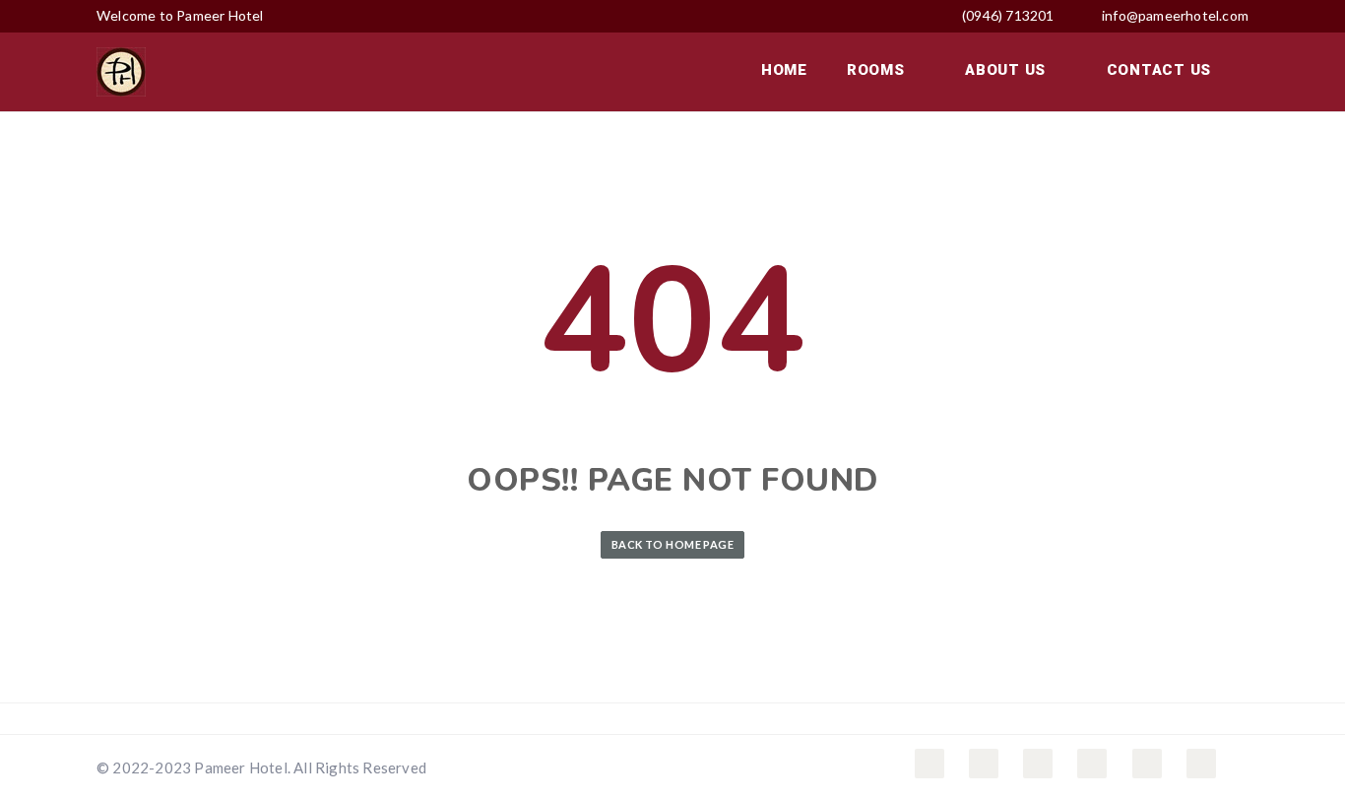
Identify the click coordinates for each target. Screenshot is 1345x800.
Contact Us (1159, 70)
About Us (1008, 70)
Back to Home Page (672, 544)
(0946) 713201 (1007, 15)
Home (784, 70)
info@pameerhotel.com (1175, 15)
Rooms (878, 70)
